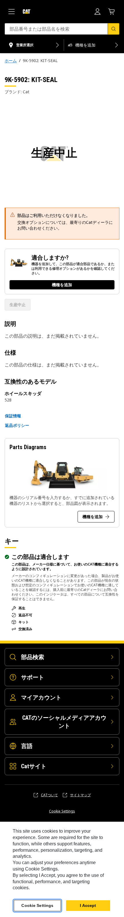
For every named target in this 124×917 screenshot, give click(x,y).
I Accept (88, 905)
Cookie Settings (62, 811)
